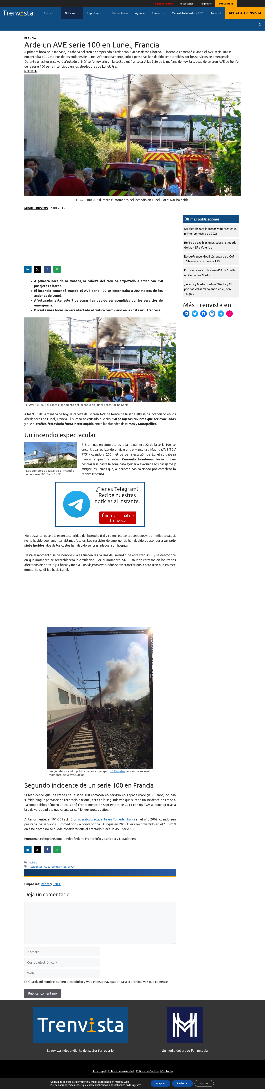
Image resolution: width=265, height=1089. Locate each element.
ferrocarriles (58, 866)
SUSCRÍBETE (226, 3)
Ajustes (204, 1083)
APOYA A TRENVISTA (245, 13)
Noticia (30, 71)
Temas (156, 13)
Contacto (167, 1071)
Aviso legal (99, 1071)
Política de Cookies (147, 1071)
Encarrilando (120, 13)
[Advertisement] (100, 240)
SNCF (71, 866)
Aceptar (160, 1083)
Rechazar (182, 1083)
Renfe (45, 884)
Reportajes (94, 13)
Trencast (216, 13)
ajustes (137, 1085)
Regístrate (206, 3)
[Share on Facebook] (47, 269)
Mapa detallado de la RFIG (187, 13)
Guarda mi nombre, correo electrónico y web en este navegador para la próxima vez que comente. (98, 981)
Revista (48, 13)
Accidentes (36, 866)
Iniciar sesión (186, 3)
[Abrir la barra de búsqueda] (260, 25)
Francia (30, 38)
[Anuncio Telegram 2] (100, 525)
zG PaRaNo (117, 771)
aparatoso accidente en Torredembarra (106, 819)
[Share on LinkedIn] (28, 269)
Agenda (140, 13)
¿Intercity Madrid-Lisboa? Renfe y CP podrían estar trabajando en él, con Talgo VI (208, 289)
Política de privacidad (121, 1071)
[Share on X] (37, 269)
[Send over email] (57, 269)
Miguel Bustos (36, 208)
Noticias (70, 13)
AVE (46, 866)
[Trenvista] (18, 13)
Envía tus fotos (164, 3)
